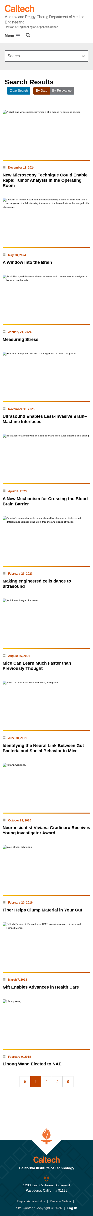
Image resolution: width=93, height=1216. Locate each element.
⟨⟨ (25, 1082)
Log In (72, 1208)
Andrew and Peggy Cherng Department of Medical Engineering (45, 22)
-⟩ (57, 1082)
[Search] (28, 35)
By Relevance (62, 90)
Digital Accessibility (31, 1201)
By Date (41, 90)
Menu (10, 36)
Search (14, 56)
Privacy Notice (60, 1201)
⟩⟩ (68, 1082)
